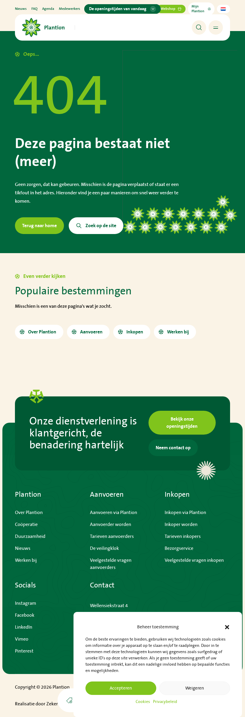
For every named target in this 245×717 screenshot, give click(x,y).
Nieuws (21, 9)
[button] (227, 627)
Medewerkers (69, 9)
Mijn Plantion (198, 8)
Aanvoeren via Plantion (113, 512)
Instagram (25, 603)
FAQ (34, 9)
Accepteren (121, 688)
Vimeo (21, 639)
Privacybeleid (165, 701)
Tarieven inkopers (183, 536)
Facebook (24, 615)
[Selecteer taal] (223, 9)
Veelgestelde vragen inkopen (194, 560)
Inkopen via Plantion (185, 512)
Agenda (48, 9)
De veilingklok (104, 548)
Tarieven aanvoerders (112, 536)
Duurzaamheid (30, 536)
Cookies (143, 701)
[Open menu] (216, 27)
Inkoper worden (181, 524)
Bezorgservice (179, 548)
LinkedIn (23, 627)
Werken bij (26, 560)
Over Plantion (29, 512)
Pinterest (24, 651)
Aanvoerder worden (110, 524)
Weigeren (194, 688)
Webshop (167, 9)
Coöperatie (26, 524)
